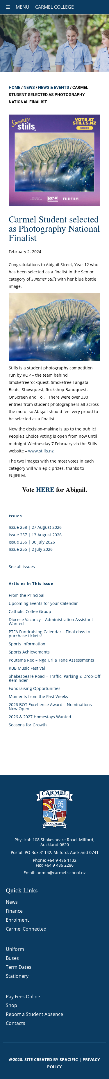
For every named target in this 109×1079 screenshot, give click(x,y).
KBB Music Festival (27, 668)
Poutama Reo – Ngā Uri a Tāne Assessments (51, 660)
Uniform (15, 949)
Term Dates (18, 967)
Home (14, 87)
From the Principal (26, 595)
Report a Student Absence (34, 1014)
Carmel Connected (26, 929)
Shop (11, 1005)
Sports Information (27, 644)
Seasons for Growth (28, 725)
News (29, 87)
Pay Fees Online (23, 996)
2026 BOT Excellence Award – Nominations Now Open (50, 706)
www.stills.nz (41, 451)
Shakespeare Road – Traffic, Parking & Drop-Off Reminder (54, 678)
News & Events (53, 87)
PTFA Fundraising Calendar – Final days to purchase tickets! (49, 633)
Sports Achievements (29, 652)
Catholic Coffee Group (30, 611)
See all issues (22, 566)
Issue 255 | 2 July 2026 (31, 549)
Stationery (17, 976)
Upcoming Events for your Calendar (43, 603)
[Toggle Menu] (8, 7)
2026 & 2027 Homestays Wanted (40, 716)
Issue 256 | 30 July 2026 (32, 542)
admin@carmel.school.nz (61, 872)
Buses (12, 958)
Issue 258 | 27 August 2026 (35, 527)
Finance (14, 911)
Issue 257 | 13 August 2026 (35, 534)
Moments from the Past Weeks (38, 696)
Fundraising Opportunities (34, 688)
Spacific (69, 1059)
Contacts (15, 1023)
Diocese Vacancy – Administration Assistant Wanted (51, 621)
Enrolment (17, 920)
